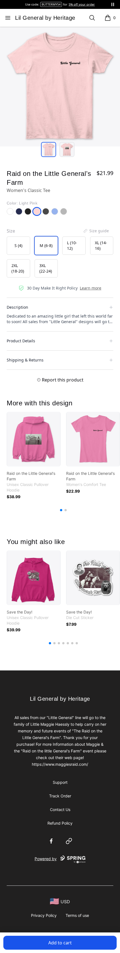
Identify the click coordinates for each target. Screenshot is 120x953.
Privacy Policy (44, 915)
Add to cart (60, 943)
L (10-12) (72, 245)
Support (60, 782)
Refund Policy (60, 823)
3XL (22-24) (45, 268)
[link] (33, 439)
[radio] (18, 245)
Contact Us (60, 809)
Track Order (60, 796)
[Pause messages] (112, 4)
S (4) (18, 245)
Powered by (46, 858)
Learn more (90, 288)
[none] (96, 231)
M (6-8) (46, 245)
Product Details (21, 340)
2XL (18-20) (17, 268)
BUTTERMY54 (51, 4)
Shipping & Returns (25, 360)
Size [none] (11, 231)
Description (17, 307)
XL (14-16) (101, 245)
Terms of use (77, 915)
